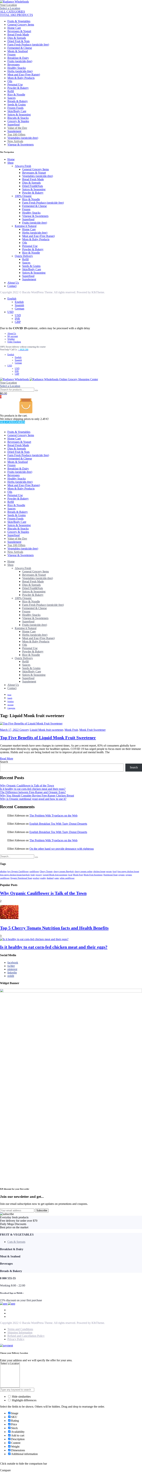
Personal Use (15, 84)
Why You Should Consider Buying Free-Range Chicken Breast (37, 795)
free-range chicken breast (128, 871)
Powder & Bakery (18, 87)
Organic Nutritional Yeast (21, 878)
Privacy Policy (15, 1339)
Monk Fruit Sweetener (92, 729)
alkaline (3, 871)
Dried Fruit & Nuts (18, 41)
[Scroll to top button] (136, 1457)
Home (11, 159)
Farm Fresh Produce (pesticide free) (28, 44)
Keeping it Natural (25, 226)
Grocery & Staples (18, 121)
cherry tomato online (83, 871)
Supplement (14, 131)
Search (4, 761)
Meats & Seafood (17, 51)
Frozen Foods (15, 107)
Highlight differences (23, 1400)
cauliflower (34, 871)
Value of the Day (17, 127)
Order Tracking (14, 342)
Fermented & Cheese (19, 47)
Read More (6, 758)
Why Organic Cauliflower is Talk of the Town (27, 785)
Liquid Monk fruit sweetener (46, 729)
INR (17, 318)
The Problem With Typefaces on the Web (53, 815)
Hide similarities (21, 1396)
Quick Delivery (24, 256)
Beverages (13, 64)
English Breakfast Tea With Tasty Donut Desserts (58, 823)
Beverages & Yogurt (19, 31)
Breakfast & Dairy (18, 57)
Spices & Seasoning (19, 114)
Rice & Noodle (16, 94)
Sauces (11, 97)
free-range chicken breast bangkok (15, 875)
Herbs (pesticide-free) (20, 71)
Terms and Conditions (20, 1329)
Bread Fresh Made (18, 34)
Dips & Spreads (16, 37)
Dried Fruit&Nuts (32, 186)
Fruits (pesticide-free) (19, 61)
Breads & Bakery (17, 101)
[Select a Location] (10, 1363)
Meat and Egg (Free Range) (23, 74)
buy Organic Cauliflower (18, 871)
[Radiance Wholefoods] (14, 1)
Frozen (11, 54)
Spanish (19, 305)
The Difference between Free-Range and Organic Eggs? (33, 792)
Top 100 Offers (16, 134)
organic (121, 875)
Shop (10, 162)
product (36, 878)
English (11, 298)
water (56, 878)
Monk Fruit (71, 729)
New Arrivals (15, 141)
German (19, 308)
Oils (9, 81)
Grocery (24, 729)
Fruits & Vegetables (18, 21)
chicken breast (99, 871)
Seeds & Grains (16, 104)
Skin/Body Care (16, 111)
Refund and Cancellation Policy (26, 1335)
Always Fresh (23, 166)
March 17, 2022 (9, 729)
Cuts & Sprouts (16, 1241)
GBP (18, 321)
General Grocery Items (20, 24)
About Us (13, 282)
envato (109, 871)
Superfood (13, 124)
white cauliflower (67, 878)
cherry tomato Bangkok (63, 871)
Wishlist (11, 339)
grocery (39, 875)
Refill (10, 91)
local (70, 875)
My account (12, 336)
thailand (50, 878)
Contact (11, 286)
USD (10, 311)
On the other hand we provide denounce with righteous (61, 848)
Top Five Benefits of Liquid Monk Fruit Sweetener (48, 737)
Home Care (14, 27)
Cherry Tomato (46, 871)
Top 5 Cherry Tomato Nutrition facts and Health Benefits (54, 928)
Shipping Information (19, 1332)
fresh (33, 875)
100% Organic (23, 196)
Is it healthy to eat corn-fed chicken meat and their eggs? (32, 788)
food (115, 871)
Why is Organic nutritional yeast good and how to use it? (33, 798)
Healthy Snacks (16, 67)
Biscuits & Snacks (18, 117)
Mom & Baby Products (21, 77)
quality (43, 878)
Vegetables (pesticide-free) (22, 137)
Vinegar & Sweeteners (20, 144)
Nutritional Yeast (110, 875)
